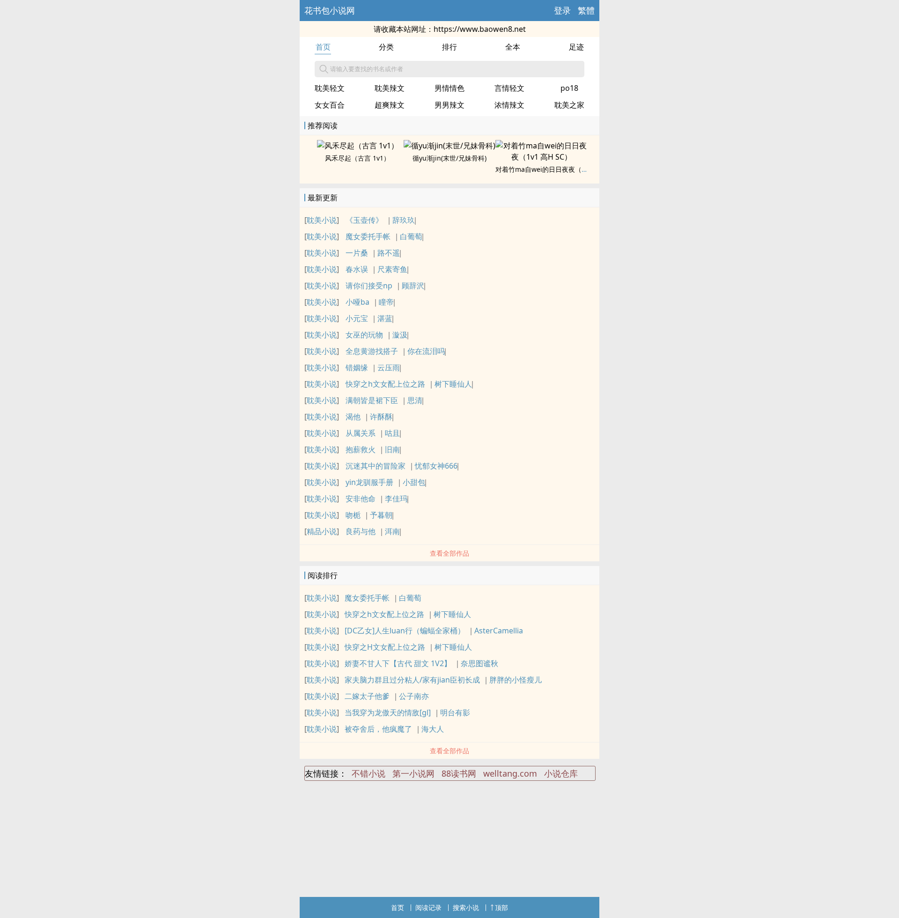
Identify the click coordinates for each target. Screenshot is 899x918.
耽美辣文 (390, 88)
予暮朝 (381, 515)
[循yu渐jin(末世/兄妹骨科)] (449, 145)
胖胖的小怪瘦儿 (515, 680)
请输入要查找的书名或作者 (366, 69)
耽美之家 (569, 105)
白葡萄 (411, 236)
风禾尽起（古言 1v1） (357, 158)
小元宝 (357, 318)
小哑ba (357, 302)
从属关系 (361, 433)
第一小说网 (413, 773)
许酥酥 (381, 416)
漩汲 (399, 335)
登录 (562, 10)
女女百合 (330, 105)
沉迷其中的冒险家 (375, 466)
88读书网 (459, 773)
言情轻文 (509, 88)
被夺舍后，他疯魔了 (378, 729)
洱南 (392, 531)
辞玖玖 (403, 220)
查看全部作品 (449, 553)
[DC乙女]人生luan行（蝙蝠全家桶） (405, 630)
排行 (449, 47)
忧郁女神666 (436, 466)
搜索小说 (466, 907)
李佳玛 (396, 498)
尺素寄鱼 (392, 269)
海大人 (432, 729)
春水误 (357, 269)
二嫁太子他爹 (367, 696)
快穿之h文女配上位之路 (385, 384)
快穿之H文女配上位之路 (385, 647)
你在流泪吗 (426, 351)
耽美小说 (322, 220)
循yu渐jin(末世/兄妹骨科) (449, 158)
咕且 (392, 433)
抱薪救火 (361, 449)
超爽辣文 (390, 105)
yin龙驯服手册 (369, 482)
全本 (512, 47)
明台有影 (455, 712)
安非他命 (361, 498)
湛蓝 (384, 318)
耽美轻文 (330, 88)
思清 (414, 400)
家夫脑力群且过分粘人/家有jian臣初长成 (412, 680)
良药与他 (361, 531)
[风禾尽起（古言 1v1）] (357, 145)
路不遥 (388, 253)
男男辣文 (449, 105)
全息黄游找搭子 (372, 351)
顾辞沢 (413, 285)
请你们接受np (369, 285)
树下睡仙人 (453, 384)
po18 (569, 88)
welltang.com (510, 773)
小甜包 (414, 482)
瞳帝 (386, 302)
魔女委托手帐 (368, 236)
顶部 (501, 907)
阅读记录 (428, 907)
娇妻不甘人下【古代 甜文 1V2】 (398, 663)
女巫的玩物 (364, 335)
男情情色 (449, 88)
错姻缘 (357, 367)
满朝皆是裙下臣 (372, 400)
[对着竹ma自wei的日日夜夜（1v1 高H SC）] (541, 157)
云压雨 (388, 367)
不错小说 (368, 773)
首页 (323, 47)
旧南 (392, 449)
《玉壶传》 (364, 220)
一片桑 (357, 253)
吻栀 (353, 515)
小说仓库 (561, 773)
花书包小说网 (329, 10)
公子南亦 (414, 696)
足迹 (576, 47)
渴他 (353, 416)
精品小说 (322, 531)
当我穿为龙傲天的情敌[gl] (388, 712)
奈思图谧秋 (479, 663)
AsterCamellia (498, 630)
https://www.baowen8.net (480, 29)
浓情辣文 (509, 105)
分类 (386, 47)
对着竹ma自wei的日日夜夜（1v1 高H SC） (558, 169)
